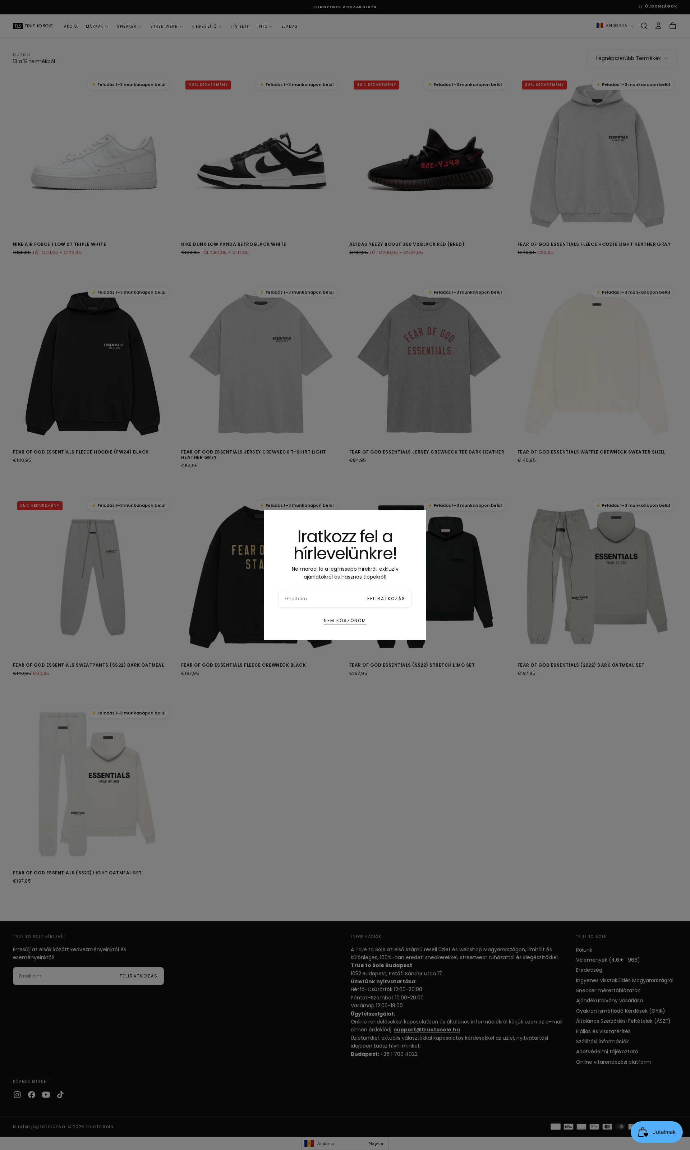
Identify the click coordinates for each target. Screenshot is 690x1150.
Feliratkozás (386, 598)
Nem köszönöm (345, 620)
